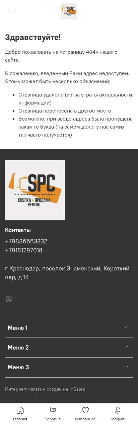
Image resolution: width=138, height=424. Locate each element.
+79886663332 (26, 241)
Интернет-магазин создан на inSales (45, 389)
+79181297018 (24, 250)
